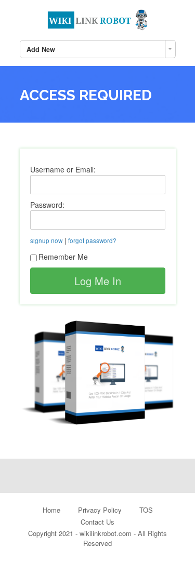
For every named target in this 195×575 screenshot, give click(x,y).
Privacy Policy (100, 510)
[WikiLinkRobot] (98, 18)
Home (51, 510)
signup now (46, 240)
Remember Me (63, 256)
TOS (146, 510)
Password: (47, 204)
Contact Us (97, 522)
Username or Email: (63, 169)
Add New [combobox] (41, 49)
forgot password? (92, 240)
